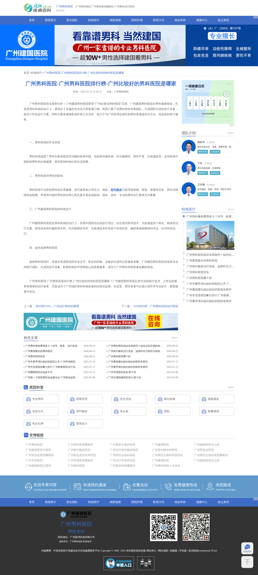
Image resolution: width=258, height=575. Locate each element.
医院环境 (137, 20)
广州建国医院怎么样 (207, 444)
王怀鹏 (201, 184)
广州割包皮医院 (204, 449)
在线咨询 (215, 152)
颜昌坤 (201, 142)
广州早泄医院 (34, 460)
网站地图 (163, 550)
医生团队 (72, 20)
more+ (175, 337)
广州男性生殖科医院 (122, 455)
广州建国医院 (160, 444)
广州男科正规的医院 (122, 444)
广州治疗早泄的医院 (122, 460)
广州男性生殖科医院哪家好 (211, 455)
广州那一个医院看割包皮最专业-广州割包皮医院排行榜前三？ (59, 377)
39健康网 (46, 550)
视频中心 (201, 20)
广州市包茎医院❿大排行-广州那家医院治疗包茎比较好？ (56, 367)
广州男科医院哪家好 (80, 444)
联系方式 (158, 20)
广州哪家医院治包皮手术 (38, 372)
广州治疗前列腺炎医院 (124, 449)
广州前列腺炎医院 (79, 449)
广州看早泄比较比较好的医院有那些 (128, 367)
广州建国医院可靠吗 (38, 449)
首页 (32, 20)
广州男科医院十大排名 (166, 465)
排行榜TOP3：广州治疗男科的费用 (57, 306)
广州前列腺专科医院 (164, 449)
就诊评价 (180, 20)
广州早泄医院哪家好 (80, 460)
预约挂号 (203, 152)
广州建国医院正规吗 (38, 465)
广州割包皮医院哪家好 (40, 455)
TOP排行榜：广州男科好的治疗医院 (155, 306)
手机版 (183, 550)
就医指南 (115, 20)
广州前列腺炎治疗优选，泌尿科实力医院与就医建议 (136, 351)
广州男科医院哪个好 (119, 356)
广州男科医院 (64, 6)
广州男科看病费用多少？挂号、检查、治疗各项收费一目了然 (58, 346)
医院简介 (50, 20)
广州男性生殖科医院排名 (167, 455)
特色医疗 (93, 20)
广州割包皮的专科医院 (82, 455)
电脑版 (173, 550)
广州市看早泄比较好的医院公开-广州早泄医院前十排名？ (56, 361)
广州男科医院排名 (35, 356)
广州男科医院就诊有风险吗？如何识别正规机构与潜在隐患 (140, 346)
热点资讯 (223, 20)
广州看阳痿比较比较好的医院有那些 (128, 361)
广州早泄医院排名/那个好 (122, 372)
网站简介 (151, 550)
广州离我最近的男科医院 (38, 351)
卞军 (199, 163)
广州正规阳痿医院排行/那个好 (124, 377)
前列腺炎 (116, 189)
